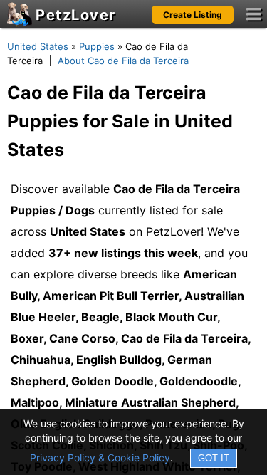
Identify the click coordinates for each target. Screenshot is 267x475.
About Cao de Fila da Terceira (123, 60)
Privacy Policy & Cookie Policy (100, 457)
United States (37, 46)
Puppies (97, 46)
